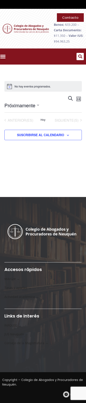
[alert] (43, 86)
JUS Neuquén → (16, 334)
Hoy (43, 119)
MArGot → (12, 279)
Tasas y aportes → (17, 288)
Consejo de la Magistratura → (26, 343)
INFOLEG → (12, 325)
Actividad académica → (21, 297)
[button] (80, 56)
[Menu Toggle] (4, 56)
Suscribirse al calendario (40, 135)
